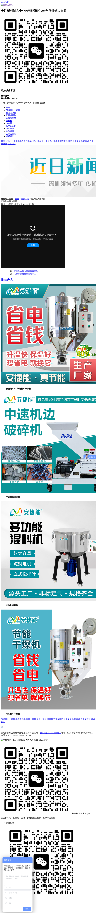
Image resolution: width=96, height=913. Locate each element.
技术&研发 (11, 126)
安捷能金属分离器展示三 (25, 274)
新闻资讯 (10, 131)
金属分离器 (11, 118)
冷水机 (9, 123)
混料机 (9, 121)
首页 (8, 107)
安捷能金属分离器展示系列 (26, 271)
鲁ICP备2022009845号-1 (50, 733)
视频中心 (25, 199)
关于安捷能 (11, 134)
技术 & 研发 (67, 141)
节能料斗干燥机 (13, 110)
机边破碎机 (11, 113)
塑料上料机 (31, 719)
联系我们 (10, 136)
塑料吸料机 (11, 115)
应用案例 (10, 128)
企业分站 (5, 2)
